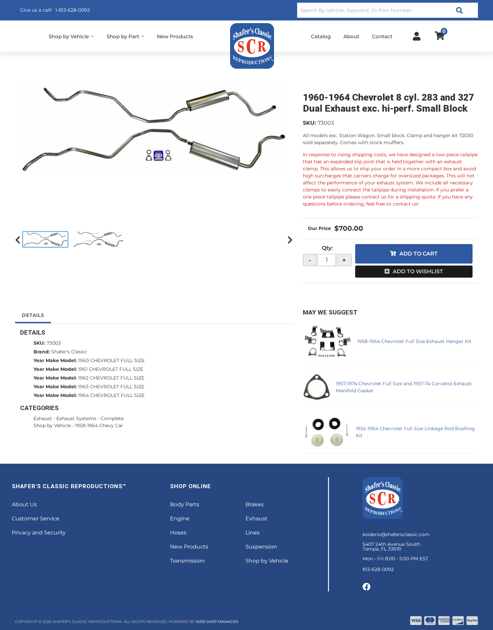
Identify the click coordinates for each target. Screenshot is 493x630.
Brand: (42, 352)
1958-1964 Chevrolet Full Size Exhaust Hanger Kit (414, 341)
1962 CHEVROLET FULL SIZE (111, 378)
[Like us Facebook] (367, 587)
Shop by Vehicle (52, 425)
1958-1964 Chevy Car (99, 425)
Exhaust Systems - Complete (90, 418)
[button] (387, 10)
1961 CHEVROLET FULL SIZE (110, 369)
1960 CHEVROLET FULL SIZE (111, 360)
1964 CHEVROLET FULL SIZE (111, 395)
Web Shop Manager (217, 621)
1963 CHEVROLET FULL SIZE (111, 387)
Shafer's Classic (69, 352)
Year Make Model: (55, 360)
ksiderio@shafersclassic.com (396, 534)
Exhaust (43, 418)
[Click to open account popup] (416, 36)
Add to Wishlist (418, 271)
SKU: (309, 123)
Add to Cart (418, 253)
